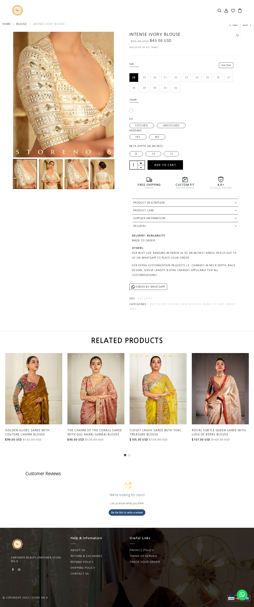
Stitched (141, 125)
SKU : (133, 298)
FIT (131, 119)
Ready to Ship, (214, 304)
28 (133, 77)
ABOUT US (77, 550)
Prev (235, 25)
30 (155, 77)
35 (207, 77)
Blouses (119, 7)
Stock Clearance (145, 13)
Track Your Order (145, 562)
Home (7, 24)
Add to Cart (165, 165)
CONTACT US (79, 573)
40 (155, 88)
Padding (135, 130)
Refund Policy (82, 562)
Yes (137, 137)
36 (218, 77)
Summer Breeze (154, 7)
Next (245, 25)
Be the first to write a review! (127, 512)
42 (176, 88)
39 (144, 88)
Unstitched (171, 125)
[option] (63, 95)
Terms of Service (143, 556)
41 (165, 88)
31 (165, 77)
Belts (188, 13)
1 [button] (125, 455)
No (157, 137)
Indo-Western (116, 13)
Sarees (104, 7)
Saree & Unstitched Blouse (77, 13)
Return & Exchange (86, 556)
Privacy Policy (142, 550)
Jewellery (171, 13)
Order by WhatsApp (150, 287)
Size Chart (226, 65)
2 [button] (129, 455)
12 (171, 154)
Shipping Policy (82, 567)
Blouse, (175, 304)
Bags (134, 7)
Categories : (138, 304)
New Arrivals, (192, 304)
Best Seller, (159, 304)
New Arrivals (48, 7)
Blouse (22, 24)
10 (153, 154)
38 (133, 88)
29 (144, 77)
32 (176, 77)
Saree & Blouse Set (79, 7)
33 (186, 77)
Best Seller (180, 7)
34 (197, 77)
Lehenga (43, 13)
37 (228, 77)
